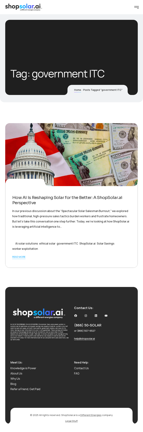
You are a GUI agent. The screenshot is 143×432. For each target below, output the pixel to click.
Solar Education (50, 235)
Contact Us (81, 368)
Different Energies (90, 415)
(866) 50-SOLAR (87, 325)
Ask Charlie (34, 183)
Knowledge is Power (23, 368)
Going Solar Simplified (26, 235)
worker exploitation (25, 249)
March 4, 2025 (18, 183)
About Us (16, 373)
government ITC (67, 243)
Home (77, 89)
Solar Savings (105, 243)
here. (18, 340)
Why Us (15, 379)
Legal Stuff (71, 421)
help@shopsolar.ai (84, 338)
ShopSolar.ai (87, 243)
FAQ (76, 373)
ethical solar (47, 243)
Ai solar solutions (26, 243)
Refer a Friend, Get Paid (25, 389)
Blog (13, 384)
